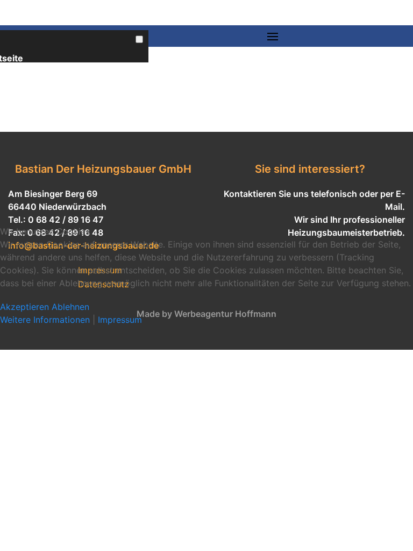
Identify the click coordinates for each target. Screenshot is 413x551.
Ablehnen (70, 306)
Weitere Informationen (45, 319)
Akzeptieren (24, 306)
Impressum (120, 319)
